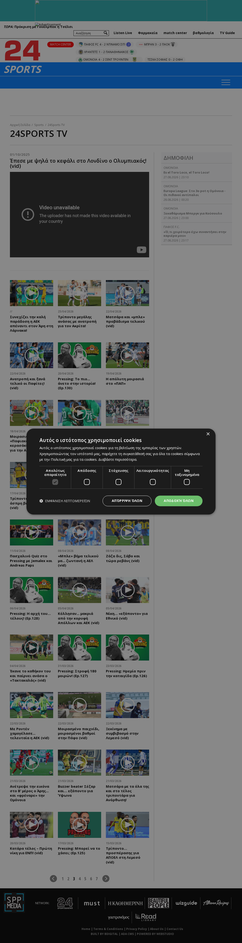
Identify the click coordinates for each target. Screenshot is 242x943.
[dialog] (121, 471)
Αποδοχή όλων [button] (179, 500)
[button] (64, 501)
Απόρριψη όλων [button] (127, 500)
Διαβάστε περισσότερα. (117, 459)
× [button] (208, 434)
